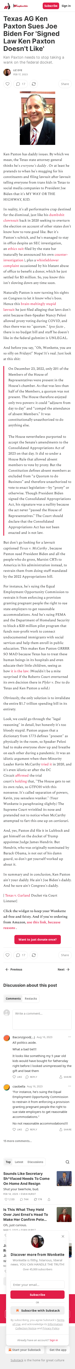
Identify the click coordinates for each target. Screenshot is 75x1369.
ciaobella (18, 1086)
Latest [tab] (19, 1162)
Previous (16, 969)
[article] (37, 1186)
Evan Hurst (28, 1194)
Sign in (66, 6)
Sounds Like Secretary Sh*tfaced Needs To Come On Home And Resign (26, 1179)
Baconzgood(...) (23, 1037)
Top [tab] (8, 1162)
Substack (17, 1360)
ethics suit (16, 249)
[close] (63, 1236)
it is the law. (20, 671)
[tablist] (21, 998)
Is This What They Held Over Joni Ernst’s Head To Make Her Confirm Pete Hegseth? (25, 1214)
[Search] (67, 1162)
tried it (46, 764)
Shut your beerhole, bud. (21, 1189)
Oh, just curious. (15, 1225)
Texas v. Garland (17, 895)
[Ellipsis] (69, 1037)
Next (61, 969)
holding (21, 781)
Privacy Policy (50, 1328)
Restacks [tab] (31, 998)
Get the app (58, 1350)
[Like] (7, 84)
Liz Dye (17, 70)
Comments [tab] (13, 998)
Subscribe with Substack (40, 1310)
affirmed (22, 775)
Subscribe (51, 6)
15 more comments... (17, 1141)
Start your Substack (26, 1350)
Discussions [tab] (35, 1162)
